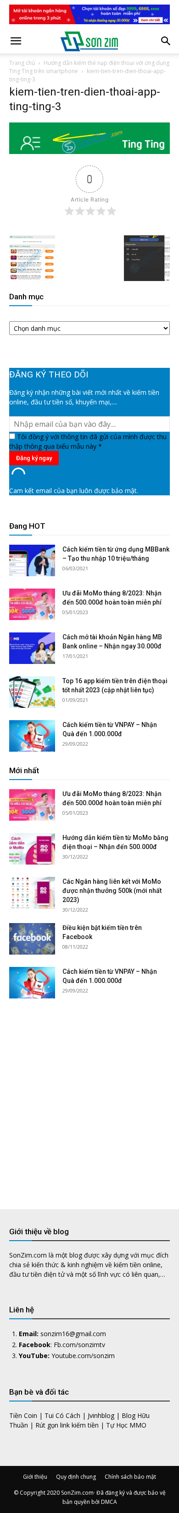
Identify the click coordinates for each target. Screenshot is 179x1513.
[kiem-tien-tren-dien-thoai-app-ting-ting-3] (89, 151)
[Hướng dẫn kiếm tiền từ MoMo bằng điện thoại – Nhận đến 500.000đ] (32, 849)
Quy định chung (76, 1477)
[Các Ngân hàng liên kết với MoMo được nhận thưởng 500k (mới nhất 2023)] (32, 892)
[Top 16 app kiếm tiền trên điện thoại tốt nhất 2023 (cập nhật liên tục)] (32, 692)
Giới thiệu (35, 1477)
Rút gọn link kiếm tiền (67, 1425)
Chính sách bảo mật (130, 1477)
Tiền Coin (23, 1415)
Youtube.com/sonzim (83, 1355)
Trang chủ (22, 63)
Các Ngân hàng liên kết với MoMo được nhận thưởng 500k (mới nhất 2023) (112, 890)
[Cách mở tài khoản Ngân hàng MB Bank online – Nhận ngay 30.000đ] (32, 648)
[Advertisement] (89, 1097)
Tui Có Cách (62, 1415)
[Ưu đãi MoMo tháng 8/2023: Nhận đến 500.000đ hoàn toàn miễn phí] (32, 604)
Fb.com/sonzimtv (79, 1344)
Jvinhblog (101, 1415)
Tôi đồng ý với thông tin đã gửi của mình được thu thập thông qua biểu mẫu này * (88, 441)
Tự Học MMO (126, 1425)
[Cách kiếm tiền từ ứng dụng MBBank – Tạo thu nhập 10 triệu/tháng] (32, 560)
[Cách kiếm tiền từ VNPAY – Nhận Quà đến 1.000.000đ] (32, 736)
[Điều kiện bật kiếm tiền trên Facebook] (32, 939)
